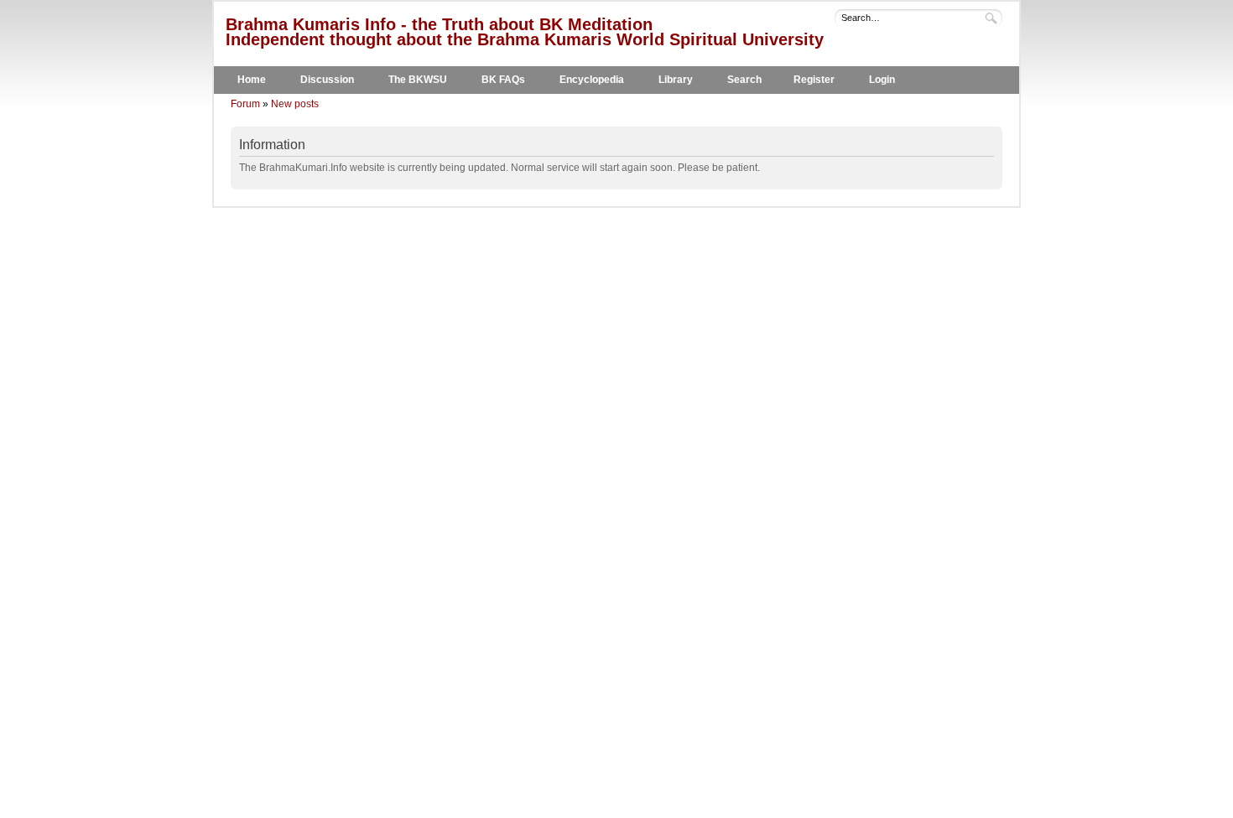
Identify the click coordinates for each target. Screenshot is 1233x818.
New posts (295, 104)
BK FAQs (503, 79)
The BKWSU (417, 79)
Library (675, 79)
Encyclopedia (591, 79)
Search (744, 79)
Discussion (327, 79)
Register (814, 79)
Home (251, 79)
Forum (245, 104)
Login (882, 79)
